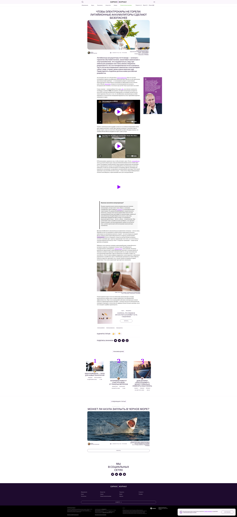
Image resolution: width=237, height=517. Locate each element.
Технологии (100, 5)
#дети (122, 310)
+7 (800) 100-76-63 (105, 512)
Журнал (121, 496)
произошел (108, 84)
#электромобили (100, 327)
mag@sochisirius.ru (111, 511)
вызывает (119, 209)
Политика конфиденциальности (73, 514)
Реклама (141, 494)
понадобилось (135, 161)
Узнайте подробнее (208, 511)
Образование (85, 5)
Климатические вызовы (126, 5)
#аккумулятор (119, 327)
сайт (122, 89)
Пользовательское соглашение (100, 514)
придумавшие (118, 248)
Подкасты (121, 492)
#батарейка (128, 310)
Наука (92, 5)
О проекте (141, 492)
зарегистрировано (122, 77)
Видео (120, 494)
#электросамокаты (110, 327)
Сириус (115, 5)
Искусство (108, 5)
